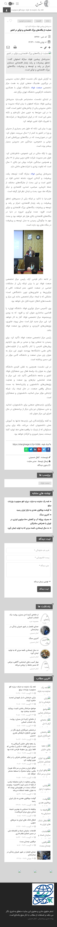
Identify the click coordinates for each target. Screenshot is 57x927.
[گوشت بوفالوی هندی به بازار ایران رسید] (28, 801)
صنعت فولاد (36, 87)
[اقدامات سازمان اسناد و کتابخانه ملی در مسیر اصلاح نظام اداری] (28, 834)
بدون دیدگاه (42, 465)
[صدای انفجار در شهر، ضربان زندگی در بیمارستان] (28, 630)
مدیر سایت (31, 461)
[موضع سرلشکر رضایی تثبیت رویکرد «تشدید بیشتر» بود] (28, 711)
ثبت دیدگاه (44, 589)
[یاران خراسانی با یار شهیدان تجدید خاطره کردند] (28, 701)
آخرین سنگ (44, 515)
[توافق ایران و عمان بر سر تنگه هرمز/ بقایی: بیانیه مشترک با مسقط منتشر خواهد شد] (28, 773)
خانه (47, 21)
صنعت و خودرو (25, 21)
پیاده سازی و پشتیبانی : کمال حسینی (40, 918)
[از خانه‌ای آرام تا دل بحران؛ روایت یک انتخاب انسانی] (28, 618)
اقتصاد (38, 21)
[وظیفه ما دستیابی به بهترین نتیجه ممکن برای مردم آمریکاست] (28, 812)
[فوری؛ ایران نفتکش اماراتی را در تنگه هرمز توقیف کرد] (28, 760)
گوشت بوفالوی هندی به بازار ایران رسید (33, 510)
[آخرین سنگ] (28, 642)
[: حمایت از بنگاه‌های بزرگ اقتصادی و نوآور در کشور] (8, 47)
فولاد (33, 174)
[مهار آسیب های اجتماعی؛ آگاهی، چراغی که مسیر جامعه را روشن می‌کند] (28, 665)
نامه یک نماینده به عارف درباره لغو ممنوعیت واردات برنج (26, 10)
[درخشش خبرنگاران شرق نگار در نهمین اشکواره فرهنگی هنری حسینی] (28, 735)
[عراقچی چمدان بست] (28, 845)
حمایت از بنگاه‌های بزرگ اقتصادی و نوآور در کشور (30, 30)
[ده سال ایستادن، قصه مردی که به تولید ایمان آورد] (28, 654)
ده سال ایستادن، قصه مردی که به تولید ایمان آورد (28, 528)
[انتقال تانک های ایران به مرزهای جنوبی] (28, 823)
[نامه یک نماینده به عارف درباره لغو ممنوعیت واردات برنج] (28, 690)
